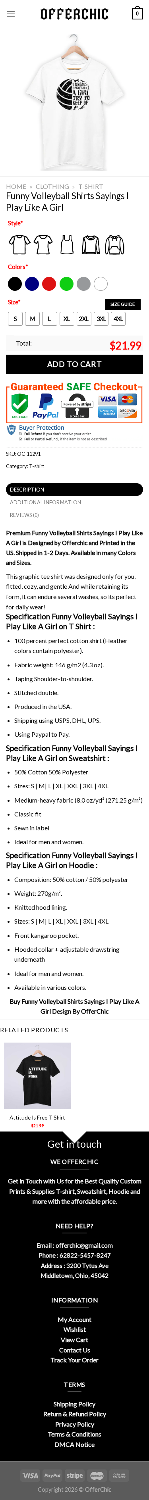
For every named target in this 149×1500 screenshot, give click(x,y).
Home (16, 186)
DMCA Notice (74, 1444)
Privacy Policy (74, 1424)
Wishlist (75, 1329)
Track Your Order (74, 1360)
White (102, 289)
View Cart (74, 1339)
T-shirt (90, 186)
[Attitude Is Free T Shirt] (37, 1076)
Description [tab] (27, 489)
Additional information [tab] (45, 502)
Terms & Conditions (74, 1434)
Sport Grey (84, 289)
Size (14, 302)
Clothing (52, 186)
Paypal (40, 734)
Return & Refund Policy (74, 1413)
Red (47, 289)
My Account (74, 1319)
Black (14, 289)
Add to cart (74, 364)
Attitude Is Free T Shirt (37, 1117)
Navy (31, 289)
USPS (62, 720)
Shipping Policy (74, 1404)
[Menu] (10, 13)
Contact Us (74, 1350)
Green (67, 289)
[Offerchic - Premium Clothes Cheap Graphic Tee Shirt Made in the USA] (75, 14)
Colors (18, 266)
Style (15, 223)
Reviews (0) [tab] (24, 515)
